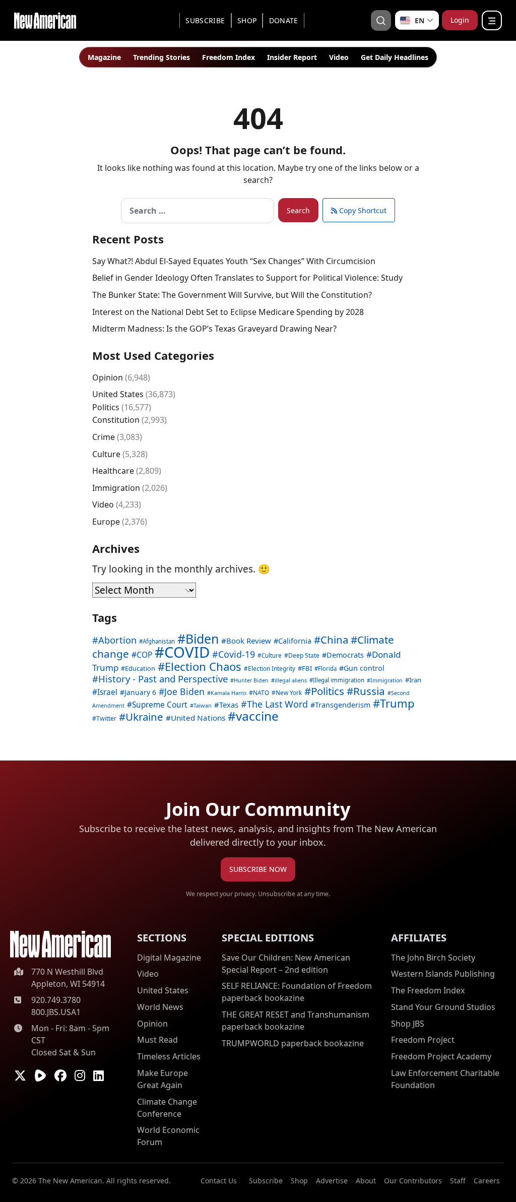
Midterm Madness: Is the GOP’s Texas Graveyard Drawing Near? (214, 328)
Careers (487, 1180)
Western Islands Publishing (443, 973)
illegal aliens (291, 680)
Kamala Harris (228, 693)
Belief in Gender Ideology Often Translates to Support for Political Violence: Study (247, 277)
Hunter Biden (251, 680)
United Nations (198, 718)
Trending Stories (161, 57)
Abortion (117, 640)
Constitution (116, 419)
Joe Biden (184, 691)
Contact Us (219, 1180)
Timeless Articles (169, 1056)
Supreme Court (159, 705)
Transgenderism (342, 705)
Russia (369, 691)
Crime (103, 436)
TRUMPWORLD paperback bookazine (293, 1043)
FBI (307, 668)
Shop (246, 20)
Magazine (104, 57)
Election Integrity (271, 668)
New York (289, 692)
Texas (228, 705)
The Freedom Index (428, 990)
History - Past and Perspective (163, 678)
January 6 (140, 692)
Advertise (332, 1180)
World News (160, 1007)
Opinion (107, 377)
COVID (187, 652)
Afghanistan (159, 641)
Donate (283, 20)
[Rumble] (40, 1075)
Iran (415, 679)
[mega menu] (492, 20)
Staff (458, 1180)
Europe (106, 521)
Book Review (248, 641)
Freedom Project (423, 1039)
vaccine (257, 716)
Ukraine (144, 717)
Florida (327, 668)
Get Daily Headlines (394, 57)
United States (118, 394)
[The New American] (45, 19)
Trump (397, 703)
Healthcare (113, 470)
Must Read (157, 1039)
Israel (107, 692)
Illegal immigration (338, 680)
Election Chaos (203, 666)
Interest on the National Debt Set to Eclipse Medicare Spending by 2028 (228, 312)
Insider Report (292, 57)
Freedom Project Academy (441, 1056)
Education (140, 668)
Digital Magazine (169, 957)
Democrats (345, 655)
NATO (261, 692)
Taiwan (203, 705)
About (366, 1180)
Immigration (116, 487)
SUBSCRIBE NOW (258, 869)
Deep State (303, 655)
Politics (105, 407)
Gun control (364, 668)
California (294, 641)
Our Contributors (413, 1180)
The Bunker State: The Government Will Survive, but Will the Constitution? (232, 294)
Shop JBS (407, 1023)
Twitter (106, 718)
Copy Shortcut (361, 210)
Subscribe (205, 20)
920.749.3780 (56, 999)
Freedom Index (228, 57)
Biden (202, 638)
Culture (106, 454)
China (334, 639)
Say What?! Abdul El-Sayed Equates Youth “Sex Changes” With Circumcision (233, 261)
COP (144, 654)
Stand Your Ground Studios (443, 1007)
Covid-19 (236, 654)
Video (339, 57)
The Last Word (277, 704)
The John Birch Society (433, 957)
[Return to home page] (60, 944)
